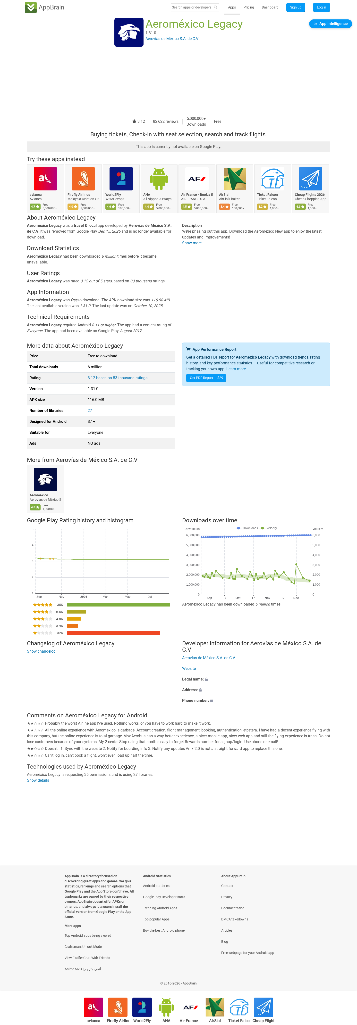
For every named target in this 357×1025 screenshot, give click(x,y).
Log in (321, 7)
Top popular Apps (156, 919)
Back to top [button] (345, 980)
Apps (232, 7)
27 (90, 410)
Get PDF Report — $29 (206, 378)
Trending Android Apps (160, 908)
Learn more (236, 369)
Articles (226, 930)
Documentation (233, 908)
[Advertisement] (172, 82)
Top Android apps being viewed (88, 935)
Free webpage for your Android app (247, 953)
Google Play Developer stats (164, 897)
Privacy (226, 897)
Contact (227, 886)
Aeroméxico (39, 495)
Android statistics (156, 886)
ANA (146, 195)
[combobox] (191, 7)
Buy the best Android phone (164, 930)
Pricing (249, 7)
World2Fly (113, 195)
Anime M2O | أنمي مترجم (83, 969)
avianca (36, 195)
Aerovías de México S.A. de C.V (96, 460)
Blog (224, 941)
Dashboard (270, 7)
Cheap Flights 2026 (310, 195)
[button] (256, 679)
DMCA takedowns (234, 919)
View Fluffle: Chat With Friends (87, 958)
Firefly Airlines (79, 195)
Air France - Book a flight (197, 195)
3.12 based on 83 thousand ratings (117, 378)
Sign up (295, 7)
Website (189, 668)
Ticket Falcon (267, 195)
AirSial (224, 195)
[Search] (215, 7)
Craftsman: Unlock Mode (83, 947)
